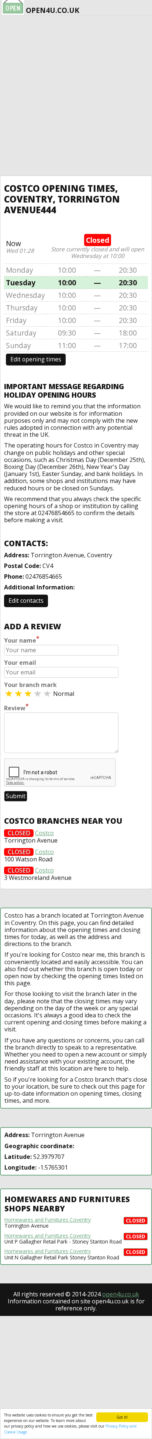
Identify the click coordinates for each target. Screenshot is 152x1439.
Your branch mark (30, 684)
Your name (21, 639)
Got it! (122, 1417)
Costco (44, 833)
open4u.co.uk (120, 1294)
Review (16, 707)
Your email (20, 662)
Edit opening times (35, 359)
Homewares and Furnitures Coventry (47, 1220)
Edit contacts (26, 600)
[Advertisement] (76, 96)
